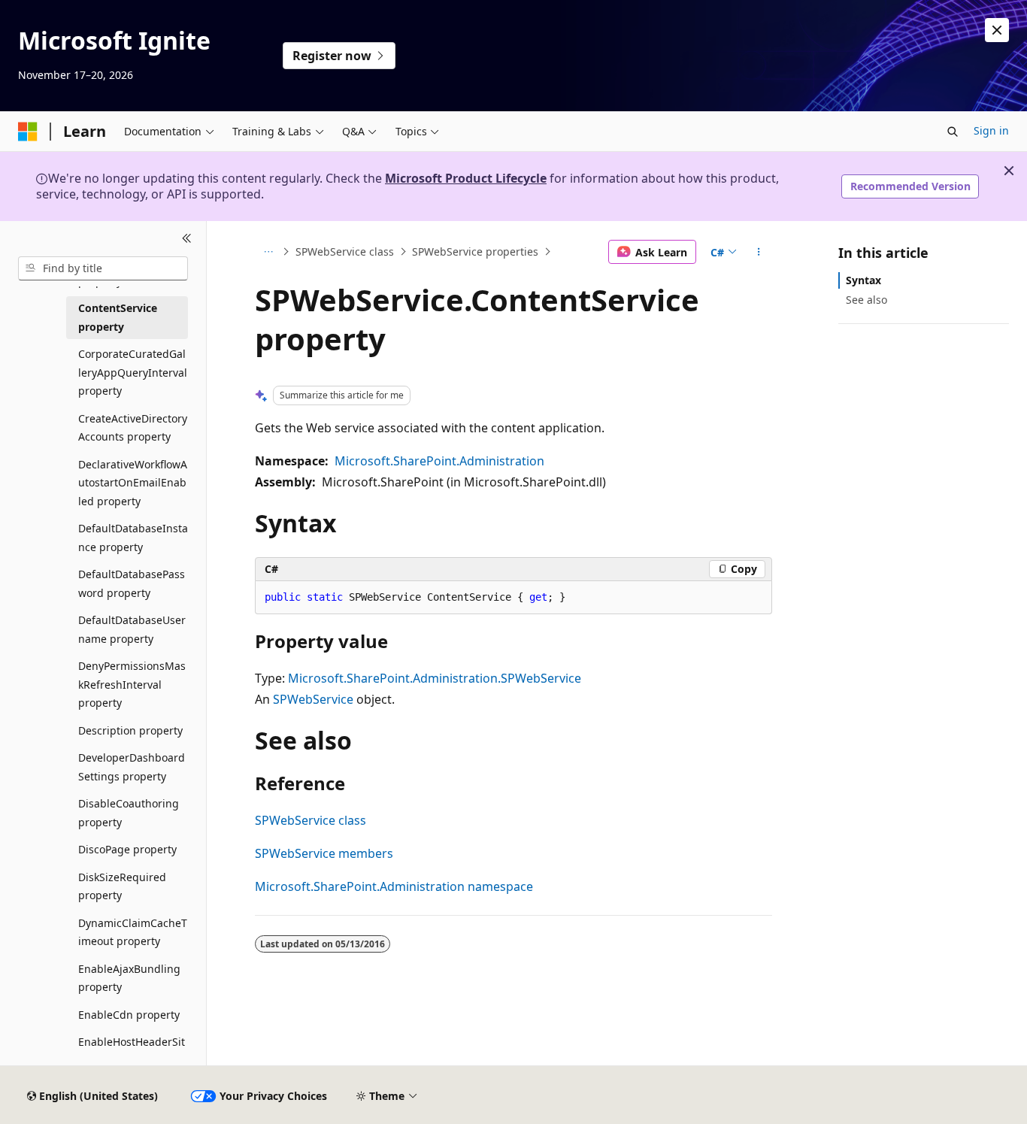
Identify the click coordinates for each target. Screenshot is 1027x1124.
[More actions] (759, 252)
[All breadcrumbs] (268, 252)
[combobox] (103, 268)
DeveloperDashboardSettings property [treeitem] (131, 766)
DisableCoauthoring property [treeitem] (128, 812)
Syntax (863, 280)
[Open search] (953, 131)
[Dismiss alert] (997, 30)
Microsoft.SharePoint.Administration (439, 461)
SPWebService (313, 699)
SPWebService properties (475, 251)
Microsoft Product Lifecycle (466, 178)
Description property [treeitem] (130, 730)
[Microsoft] (28, 131)
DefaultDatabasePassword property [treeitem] (131, 583)
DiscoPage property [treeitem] (127, 849)
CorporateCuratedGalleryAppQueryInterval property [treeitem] (132, 372)
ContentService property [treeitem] (117, 317)
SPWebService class (344, 251)
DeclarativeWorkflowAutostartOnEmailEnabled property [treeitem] (132, 482)
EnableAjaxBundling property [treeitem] (129, 978)
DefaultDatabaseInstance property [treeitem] (133, 537)
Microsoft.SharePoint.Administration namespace (394, 886)
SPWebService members (324, 853)
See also (866, 299)
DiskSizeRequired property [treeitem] (122, 886)
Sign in (991, 130)
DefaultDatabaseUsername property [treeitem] (132, 629)
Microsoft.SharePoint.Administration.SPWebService (434, 678)
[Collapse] (187, 239)
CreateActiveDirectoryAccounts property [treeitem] (132, 427)
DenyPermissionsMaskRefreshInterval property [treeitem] (132, 684)
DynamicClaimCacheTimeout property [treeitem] (132, 932)
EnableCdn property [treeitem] (129, 1014)
